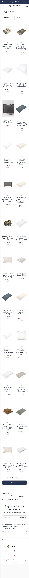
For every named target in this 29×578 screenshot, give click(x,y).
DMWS (13, 562)
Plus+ (17, 562)
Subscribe (23, 517)
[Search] (24, 6)
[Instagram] (14, 551)
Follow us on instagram (10, 499)
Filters (18, 17)
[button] (3, 6)
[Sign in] (21, 6)
